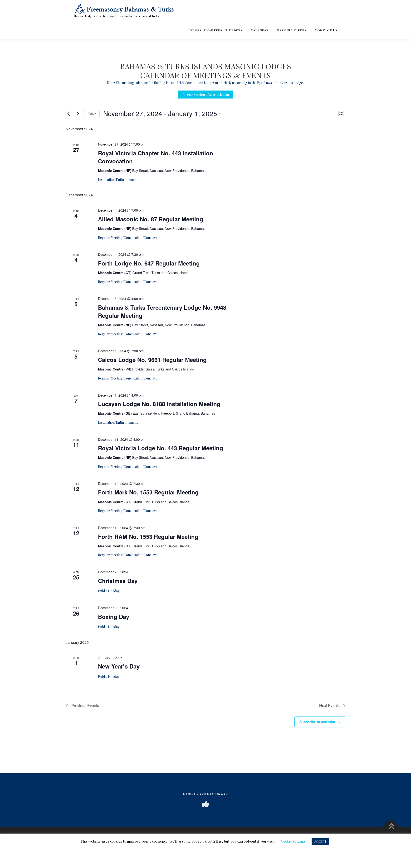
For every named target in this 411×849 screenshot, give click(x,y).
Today (92, 113)
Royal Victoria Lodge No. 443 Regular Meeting (160, 448)
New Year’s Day (119, 666)
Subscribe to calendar (317, 721)
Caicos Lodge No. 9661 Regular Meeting (152, 360)
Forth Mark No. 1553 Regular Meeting (148, 492)
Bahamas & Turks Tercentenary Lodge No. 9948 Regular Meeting (162, 311)
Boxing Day (113, 616)
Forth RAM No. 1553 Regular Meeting (148, 536)
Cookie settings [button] (293, 841)
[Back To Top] (390, 826)
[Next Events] (78, 113)
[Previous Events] (68, 113)
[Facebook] (205, 804)
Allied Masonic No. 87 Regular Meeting (150, 219)
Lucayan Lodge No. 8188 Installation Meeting (159, 404)
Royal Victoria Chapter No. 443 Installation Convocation (155, 157)
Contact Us (326, 30)
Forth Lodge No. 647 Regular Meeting (149, 263)
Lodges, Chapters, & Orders (215, 30)
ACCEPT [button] (320, 841)
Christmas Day (117, 581)
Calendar (260, 30)
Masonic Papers (292, 30)
